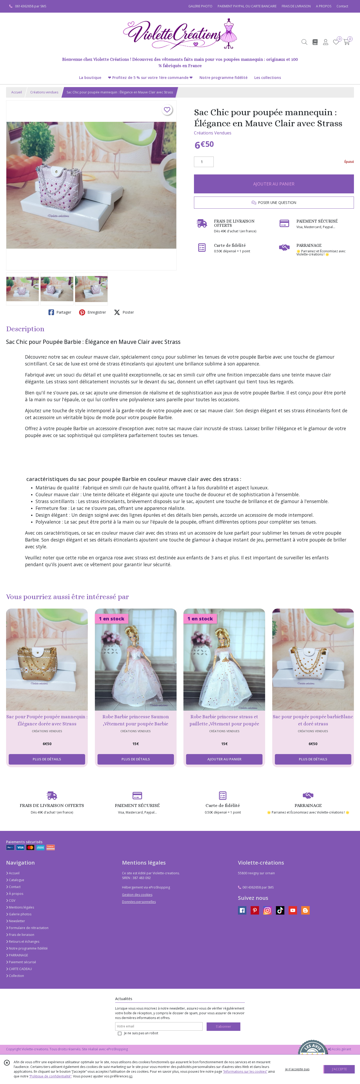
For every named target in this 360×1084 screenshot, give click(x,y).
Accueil (16, 92)
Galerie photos (19, 914)
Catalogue (16, 880)
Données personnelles (139, 902)
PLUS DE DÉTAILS (47, 759)
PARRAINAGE (18, 955)
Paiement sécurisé (22, 962)
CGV (11, 900)
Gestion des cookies (137, 894)
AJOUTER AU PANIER (273, 184)
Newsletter (16, 921)
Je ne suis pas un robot (141, 1033)
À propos (15, 893)
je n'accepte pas (297, 1069)
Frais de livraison (21, 934)
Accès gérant (341, 1049)
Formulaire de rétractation (28, 928)
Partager (63, 312)
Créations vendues (44, 92)
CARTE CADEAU (20, 969)
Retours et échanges (23, 941)
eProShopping (117, 1049)
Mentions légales (21, 907)
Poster (127, 312)
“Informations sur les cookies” (245, 1071)
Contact (342, 6)
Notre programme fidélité (28, 948)
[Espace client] (325, 42)
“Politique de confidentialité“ (50, 1076)
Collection (16, 975)
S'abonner (223, 1026)
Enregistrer (96, 312)
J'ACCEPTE (339, 1069)
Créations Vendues (212, 133)
